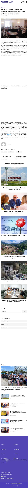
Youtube (5, 324)
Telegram (6, 328)
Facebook (5, 321)
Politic (16, 444)
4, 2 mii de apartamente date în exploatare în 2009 (20, 158)
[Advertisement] (14, 70)
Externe (16, 454)
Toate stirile (23, 2)
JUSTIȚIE (3, 449)
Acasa (3, 444)
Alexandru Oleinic (11, 134)
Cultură (3, 458)
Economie (16, 449)
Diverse (16, 458)
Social (3, 7)
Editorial (4, 463)
